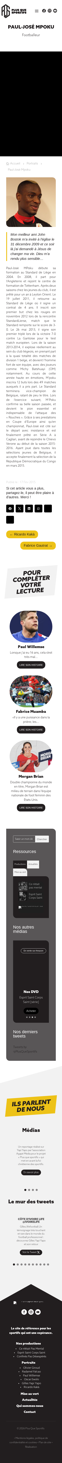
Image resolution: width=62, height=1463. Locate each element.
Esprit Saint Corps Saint (31, 1352)
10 (48, 1264)
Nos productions (28, 1344)
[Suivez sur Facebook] (24, 1312)
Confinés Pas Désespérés (31, 1356)
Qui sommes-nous (29, 1406)
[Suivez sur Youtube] (38, 1312)
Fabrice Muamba (31, 712)
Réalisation (31, 1447)
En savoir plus (31, 1172)
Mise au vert (30, 1394)
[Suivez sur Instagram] (31, 1312)
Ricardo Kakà (31, 1387)
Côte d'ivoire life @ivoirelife (31, 1221)
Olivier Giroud (31, 1368)
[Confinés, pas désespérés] (33, 907)
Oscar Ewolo (31, 1379)
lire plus (31, 665)
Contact (30, 1412)
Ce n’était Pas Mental (31, 1348)
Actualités (29, 1400)
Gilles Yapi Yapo (31, 1383)
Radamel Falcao (31, 1371)
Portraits (28, 1363)
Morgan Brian (31, 776)
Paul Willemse (31, 647)
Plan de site (45, 1442)
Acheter (31, 1010)
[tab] (20, 864)
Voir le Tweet (29, 1252)
